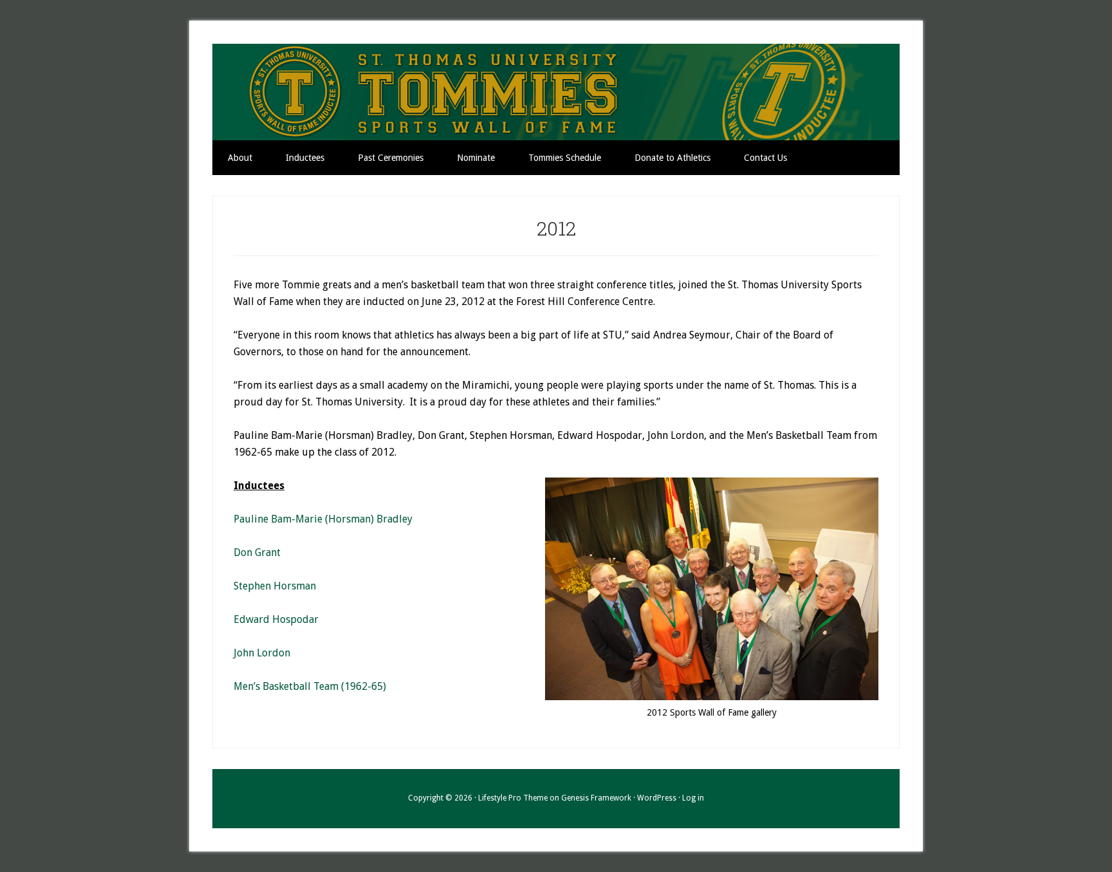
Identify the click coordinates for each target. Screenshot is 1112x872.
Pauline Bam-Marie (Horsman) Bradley (323, 519)
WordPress (656, 797)
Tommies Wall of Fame (556, 92)
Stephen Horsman (275, 586)
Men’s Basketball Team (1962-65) (310, 686)
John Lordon (262, 653)
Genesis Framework (596, 797)
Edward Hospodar (276, 619)
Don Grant (257, 552)
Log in (693, 797)
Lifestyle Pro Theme (513, 797)
